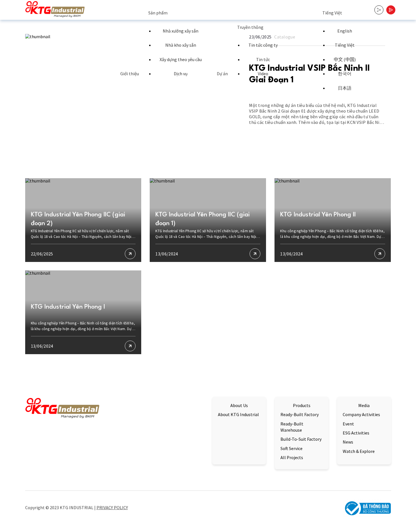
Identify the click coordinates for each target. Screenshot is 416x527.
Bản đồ (31, 478)
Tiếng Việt (332, 13)
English (344, 31)
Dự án (222, 73)
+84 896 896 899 (147, 471)
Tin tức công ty (263, 45)
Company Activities (361, 414)
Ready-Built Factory (299, 414)
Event (348, 424)
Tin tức (263, 59)
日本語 (344, 88)
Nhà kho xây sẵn (180, 45)
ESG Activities (356, 433)
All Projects (291, 457)
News (348, 442)
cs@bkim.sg (147, 463)
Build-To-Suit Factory (300, 439)
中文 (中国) (345, 59)
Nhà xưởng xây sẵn (180, 31)
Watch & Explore (359, 451)
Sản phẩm (158, 13)
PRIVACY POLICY (112, 507)
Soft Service (291, 448)
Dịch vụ (181, 73)
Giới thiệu (129, 73)
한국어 (344, 73)
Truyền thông (250, 27)
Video (263, 73)
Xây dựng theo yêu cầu (181, 59)
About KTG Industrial (238, 414)
